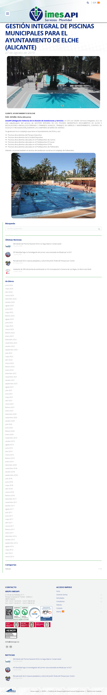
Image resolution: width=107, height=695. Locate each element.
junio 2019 (9, 448)
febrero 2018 (10, 496)
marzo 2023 (9, 329)
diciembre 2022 (11, 340)
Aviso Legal (35, 691)
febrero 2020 (10, 431)
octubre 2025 (10, 302)
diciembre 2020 (11, 414)
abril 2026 (9, 292)
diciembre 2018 (11, 465)
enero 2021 (9, 411)
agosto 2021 (9, 387)
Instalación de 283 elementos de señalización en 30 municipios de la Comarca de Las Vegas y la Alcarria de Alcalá (52, 269)
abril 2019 (9, 451)
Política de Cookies (94, 691)
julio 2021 (8, 390)
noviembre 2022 (11, 343)
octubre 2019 (10, 441)
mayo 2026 (9, 289)
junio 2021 (9, 394)
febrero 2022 (10, 367)
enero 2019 (9, 462)
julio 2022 (8, 353)
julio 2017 (8, 513)
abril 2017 (9, 523)
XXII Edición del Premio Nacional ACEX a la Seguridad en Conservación (37, 244)
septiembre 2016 (11, 543)
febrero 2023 (10, 333)
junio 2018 (9, 482)
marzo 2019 (9, 455)
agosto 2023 (9, 319)
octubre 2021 (10, 380)
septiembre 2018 (11, 475)
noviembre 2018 (11, 468)
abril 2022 (9, 360)
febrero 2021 (10, 407)
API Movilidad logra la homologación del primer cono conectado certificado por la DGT (42, 252)
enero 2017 (9, 533)
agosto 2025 (9, 306)
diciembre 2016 (11, 536)
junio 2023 (9, 323)
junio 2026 (9, 285)
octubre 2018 (10, 472)
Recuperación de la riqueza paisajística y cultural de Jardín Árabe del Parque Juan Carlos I (44, 261)
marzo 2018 (9, 492)
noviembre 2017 (11, 502)
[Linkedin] (7, 646)
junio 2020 (9, 428)
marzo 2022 (9, 363)
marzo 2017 (9, 526)
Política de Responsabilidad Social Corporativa (66, 691)
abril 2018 (9, 489)
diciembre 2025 (11, 299)
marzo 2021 (9, 404)
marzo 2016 (9, 557)
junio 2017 (9, 516)
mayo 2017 (9, 519)
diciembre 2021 (11, 373)
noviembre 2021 (11, 377)
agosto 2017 (9, 509)
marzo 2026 (9, 295)
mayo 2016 (9, 550)
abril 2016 (9, 553)
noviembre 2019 (11, 438)
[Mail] (10, 646)
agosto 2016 (9, 546)
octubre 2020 (10, 421)
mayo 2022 (9, 357)
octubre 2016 (10, 540)
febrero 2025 (10, 316)
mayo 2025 (9, 312)
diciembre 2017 (11, 499)
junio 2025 (9, 309)
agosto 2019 (9, 445)
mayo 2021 (9, 397)
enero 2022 (9, 370)
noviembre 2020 (11, 418)
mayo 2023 (9, 326)
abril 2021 (9, 401)
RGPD (44, 691)
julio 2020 (8, 424)
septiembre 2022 (11, 350)
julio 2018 (8, 479)
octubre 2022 (10, 346)
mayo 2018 (9, 485)
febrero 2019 (10, 458)
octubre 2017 (10, 506)
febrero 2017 (10, 529)
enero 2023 (9, 336)
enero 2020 (9, 435)
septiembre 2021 (11, 384)
